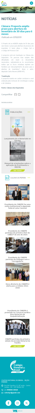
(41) (11, 390)
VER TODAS (18, 170)
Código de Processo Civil (10, 50)
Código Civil (27, 48)
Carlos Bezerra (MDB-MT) (16, 71)
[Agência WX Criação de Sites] (17, 411)
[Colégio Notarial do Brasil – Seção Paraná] (4, 3)
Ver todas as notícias (6, 102)
